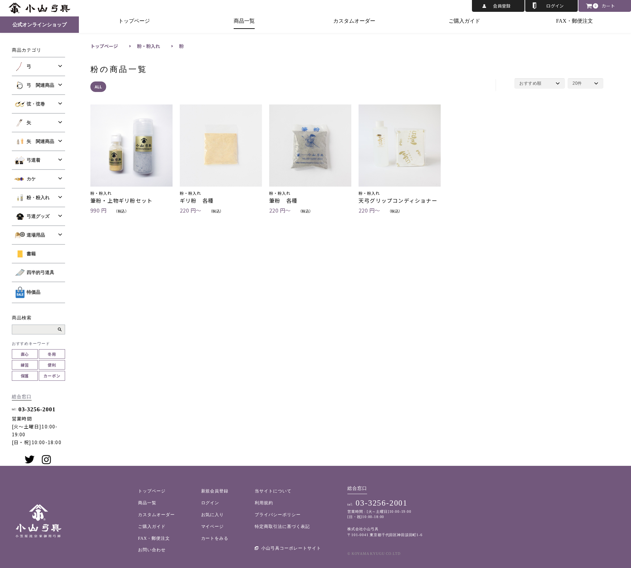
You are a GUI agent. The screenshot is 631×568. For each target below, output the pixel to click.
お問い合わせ (152, 549)
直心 (25, 354)
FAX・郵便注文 (574, 21)
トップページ (134, 21)
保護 (25, 375)
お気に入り (212, 514)
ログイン (555, 6)
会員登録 (502, 6)
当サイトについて (273, 490)
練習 (25, 365)
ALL (98, 86)
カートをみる (215, 538)
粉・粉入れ (148, 46)
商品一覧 (244, 21)
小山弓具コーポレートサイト (291, 548)
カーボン (51, 375)
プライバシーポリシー (278, 514)
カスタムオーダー (354, 21)
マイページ (212, 526)
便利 (52, 365)
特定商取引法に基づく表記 (282, 526)
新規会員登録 (215, 490)
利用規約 (264, 502)
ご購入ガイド (464, 21)
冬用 (52, 354)
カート (608, 6)
